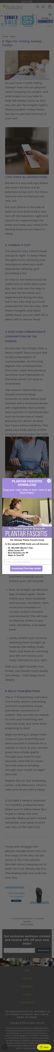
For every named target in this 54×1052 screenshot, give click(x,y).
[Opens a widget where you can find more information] (44, 1047)
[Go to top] (4, 1048)
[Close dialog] (49, 481)
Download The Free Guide (26, 568)
